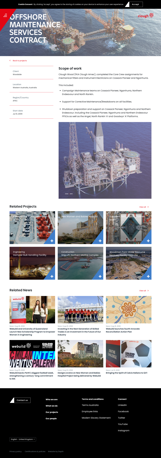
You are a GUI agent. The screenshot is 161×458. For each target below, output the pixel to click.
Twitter (121, 417)
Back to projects (20, 60)
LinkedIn (122, 405)
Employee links (90, 411)
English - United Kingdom (22, 439)
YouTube (123, 424)
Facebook (123, 411)
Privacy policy (16, 451)
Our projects (52, 412)
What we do (52, 405)
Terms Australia (90, 405)
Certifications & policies (35, 451)
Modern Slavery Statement (96, 417)
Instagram (123, 430)
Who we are (52, 399)
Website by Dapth (56, 451)
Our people (51, 418)
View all (142, 207)
